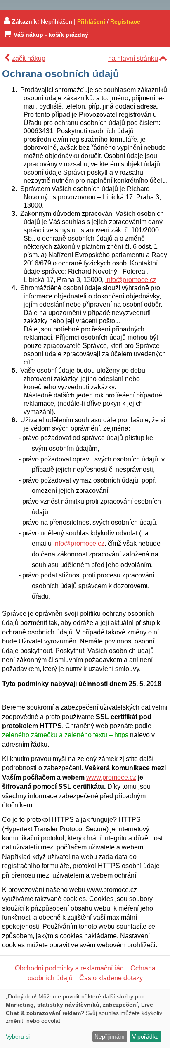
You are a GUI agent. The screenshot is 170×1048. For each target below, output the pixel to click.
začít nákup (28, 58)
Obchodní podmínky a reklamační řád (69, 968)
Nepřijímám (109, 1036)
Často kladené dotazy (111, 978)
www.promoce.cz (111, 777)
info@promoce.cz (130, 279)
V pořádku (145, 1036)
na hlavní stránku (133, 58)
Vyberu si (18, 1036)
